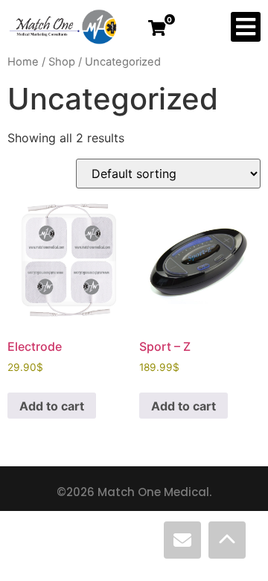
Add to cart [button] (51, 406)
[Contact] (182, 540)
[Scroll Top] (227, 540)
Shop (61, 62)
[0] (157, 28)
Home (23, 62)
